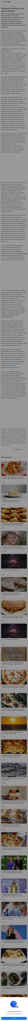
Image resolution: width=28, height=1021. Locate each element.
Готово (14, 1018)
